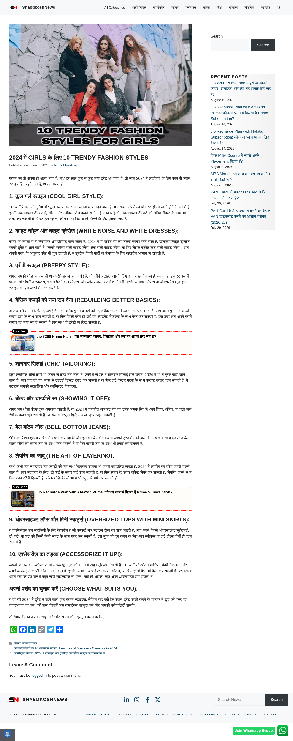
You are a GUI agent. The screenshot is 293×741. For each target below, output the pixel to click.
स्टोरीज (265, 7)
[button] (279, 7)
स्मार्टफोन (159, 7)
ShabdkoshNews (38, 7)
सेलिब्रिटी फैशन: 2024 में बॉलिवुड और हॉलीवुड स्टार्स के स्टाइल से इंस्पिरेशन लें (59, 653)
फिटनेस (249, 7)
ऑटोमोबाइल (139, 7)
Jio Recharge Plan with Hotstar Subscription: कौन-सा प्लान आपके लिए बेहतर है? (240, 137)
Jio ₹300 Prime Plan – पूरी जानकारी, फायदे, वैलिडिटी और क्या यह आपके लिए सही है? (96, 336)
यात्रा (206, 7)
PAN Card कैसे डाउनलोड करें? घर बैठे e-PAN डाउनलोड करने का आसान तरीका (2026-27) (241, 217)
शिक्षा (219, 7)
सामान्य (233, 7)
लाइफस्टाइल (29, 643)
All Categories (114, 7)
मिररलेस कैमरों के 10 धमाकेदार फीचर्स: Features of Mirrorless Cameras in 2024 (65, 648)
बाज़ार (175, 7)
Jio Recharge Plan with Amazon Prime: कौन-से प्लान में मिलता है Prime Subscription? (105, 492)
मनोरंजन (190, 7)
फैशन (17, 643)
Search (217, 36)
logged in (39, 675)
